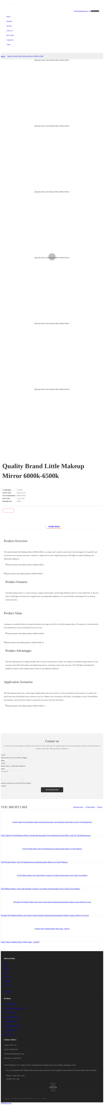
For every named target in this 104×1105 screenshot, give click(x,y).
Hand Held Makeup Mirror (12, 1026)
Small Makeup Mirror (11, 1030)
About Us (7, 977)
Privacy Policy (8, 991)
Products (99, 807)
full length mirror (78, 807)
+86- (89, 11)
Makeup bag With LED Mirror (14, 1008)
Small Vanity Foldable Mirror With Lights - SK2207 (20, 942)
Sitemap (44, 1098)
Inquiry (8, 510)
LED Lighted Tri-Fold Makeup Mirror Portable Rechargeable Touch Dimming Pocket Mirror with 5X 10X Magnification (46, 835)
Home (3, 56)
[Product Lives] (6, 1103)
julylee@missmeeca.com (81, 11)
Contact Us (7, 985)
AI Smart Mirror (90, 807)
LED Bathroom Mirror (11, 1017)
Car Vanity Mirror (9, 1012)
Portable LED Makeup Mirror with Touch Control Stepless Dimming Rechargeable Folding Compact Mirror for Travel (45, 915)
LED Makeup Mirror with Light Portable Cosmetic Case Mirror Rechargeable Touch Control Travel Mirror (40, 889)
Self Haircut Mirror (10, 1004)
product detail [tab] (54, 526)
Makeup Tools (8, 1034)
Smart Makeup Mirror (11, 1021)
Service (6, 972)
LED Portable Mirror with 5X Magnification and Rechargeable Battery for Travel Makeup (34, 862)
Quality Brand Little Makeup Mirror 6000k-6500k (25, 56)
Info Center (7, 981)
